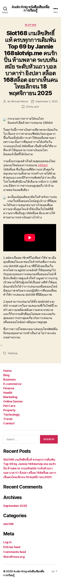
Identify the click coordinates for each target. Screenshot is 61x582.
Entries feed (11, 547)
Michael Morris (19, 101)
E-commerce (12, 384)
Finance (8, 388)
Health (7, 392)
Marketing (10, 397)
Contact (8, 423)
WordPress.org (14, 556)
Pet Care (9, 405)
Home (7, 370)
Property (9, 410)
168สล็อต (13, 353)
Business (9, 379)
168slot (43, 165)
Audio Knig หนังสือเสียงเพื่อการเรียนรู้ (30, 8)
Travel (7, 419)
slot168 (30, 25)
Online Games (12, 401)
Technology (11, 414)
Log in (7, 542)
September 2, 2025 (47, 101)
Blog (6, 375)
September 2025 (15, 505)
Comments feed (14, 552)
